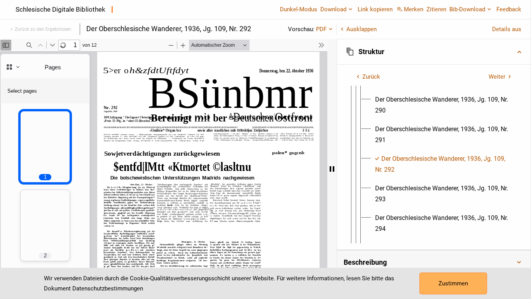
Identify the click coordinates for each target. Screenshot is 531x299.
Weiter (497, 76)
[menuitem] (443, 105)
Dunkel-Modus (298, 9)
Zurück (371, 76)
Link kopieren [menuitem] (375, 9)
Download (333, 9)
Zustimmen (453, 283)
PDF (321, 29)
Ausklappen (361, 29)
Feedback (508, 9)
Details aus (506, 29)
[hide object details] (332, 169)
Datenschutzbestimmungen (107, 288)
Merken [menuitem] (413, 9)
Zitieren (436, 9)
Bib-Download (467, 9)
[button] (434, 51)
